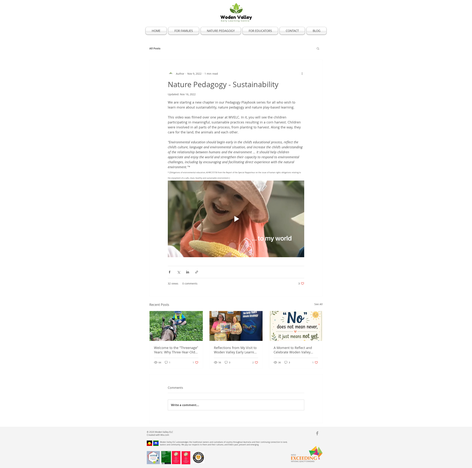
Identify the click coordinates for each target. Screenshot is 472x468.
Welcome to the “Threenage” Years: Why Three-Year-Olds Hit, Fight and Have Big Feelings (176, 349)
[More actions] (302, 73)
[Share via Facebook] (169, 272)
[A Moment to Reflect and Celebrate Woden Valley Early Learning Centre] (295, 326)
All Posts (154, 48)
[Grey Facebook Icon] (317, 433)
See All (318, 304)
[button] (318, 48)
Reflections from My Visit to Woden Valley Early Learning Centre (236, 349)
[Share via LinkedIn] (187, 272)
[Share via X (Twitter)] (178, 272)
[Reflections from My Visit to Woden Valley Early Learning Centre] (236, 326)
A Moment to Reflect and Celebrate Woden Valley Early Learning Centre (293, 349)
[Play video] (236, 219)
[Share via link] (196, 272)
